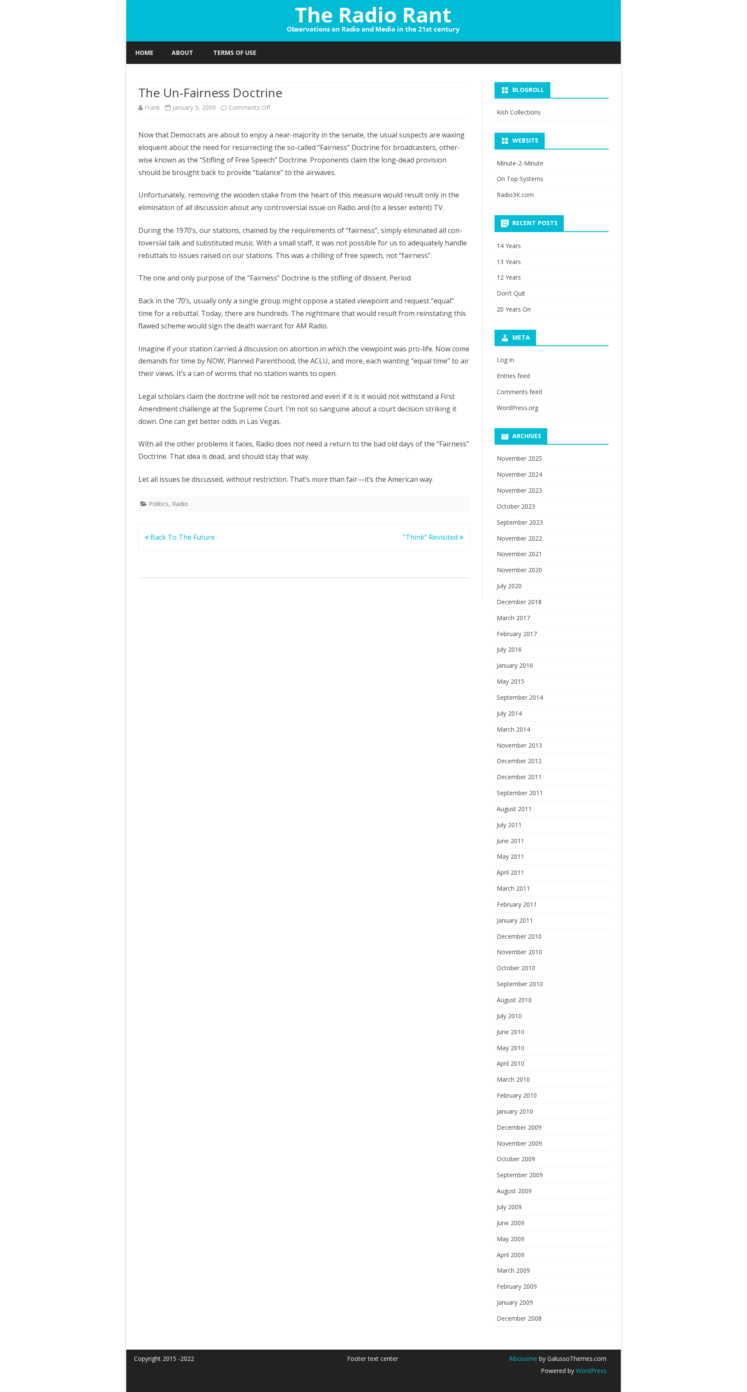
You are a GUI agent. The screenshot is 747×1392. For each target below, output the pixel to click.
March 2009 (513, 1270)
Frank (152, 107)
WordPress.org (517, 408)
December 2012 (519, 761)
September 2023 (520, 522)
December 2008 (519, 1318)
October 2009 (516, 1159)
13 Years (509, 262)
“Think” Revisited (431, 537)
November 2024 (519, 474)
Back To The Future (182, 537)
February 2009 (517, 1286)
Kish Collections (519, 112)
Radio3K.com (515, 195)
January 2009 (515, 1302)
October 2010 (516, 968)
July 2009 (509, 1207)
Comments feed (519, 392)
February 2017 (517, 634)
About (182, 52)
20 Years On (514, 309)
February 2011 (517, 904)
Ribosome (523, 1358)
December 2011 (519, 777)
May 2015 (510, 681)
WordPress (590, 1371)
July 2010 (509, 1016)
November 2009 (519, 1143)
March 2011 (513, 888)
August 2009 (514, 1191)
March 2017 (513, 618)
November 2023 (519, 490)
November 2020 (519, 570)
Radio (180, 504)
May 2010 (510, 1048)
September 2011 (520, 793)
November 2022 (519, 538)
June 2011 (510, 841)
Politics (159, 504)
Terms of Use (234, 52)
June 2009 (510, 1223)
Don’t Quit (511, 293)
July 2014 (509, 713)
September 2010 (520, 984)
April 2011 (510, 872)
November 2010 (519, 952)
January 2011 (515, 920)
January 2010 (515, 1111)
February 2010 (517, 1095)
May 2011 (510, 856)
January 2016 (515, 665)
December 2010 (519, 936)
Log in (505, 360)
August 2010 (514, 1000)
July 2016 (509, 649)
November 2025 (519, 458)
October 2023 (516, 506)
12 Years (509, 277)
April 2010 (510, 1063)
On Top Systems (520, 179)
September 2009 (520, 1175)
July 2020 (509, 586)
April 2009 (510, 1255)
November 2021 (519, 554)
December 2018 (519, 602)
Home (144, 52)
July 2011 (509, 825)
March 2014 (513, 729)
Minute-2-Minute (520, 163)
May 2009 (510, 1239)
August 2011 (514, 809)
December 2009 (519, 1127)
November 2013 (519, 745)
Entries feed (513, 376)
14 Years (509, 246)
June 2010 (510, 1032)
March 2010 (513, 1079)
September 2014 (520, 697)
